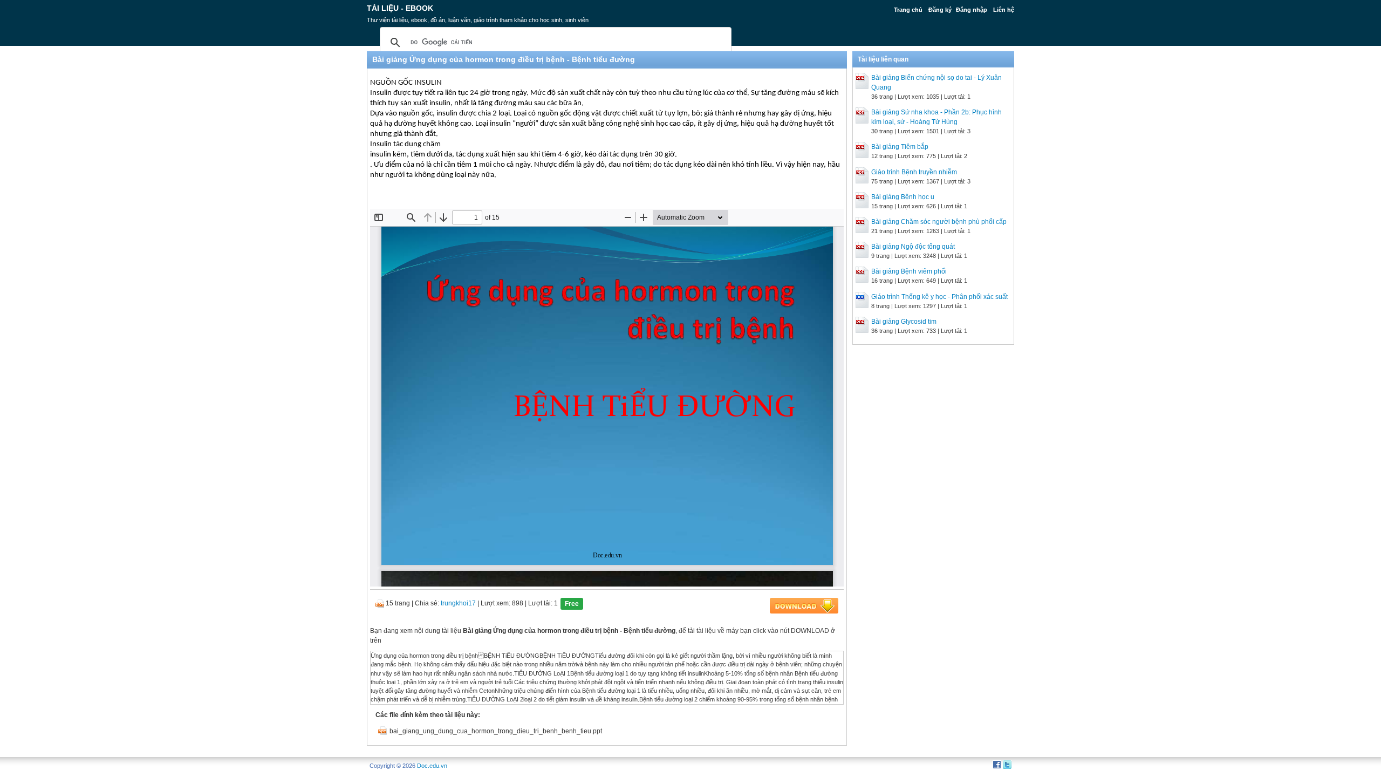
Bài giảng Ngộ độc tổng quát (913, 246)
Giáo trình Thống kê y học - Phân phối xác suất (939, 297)
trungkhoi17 (458, 603)
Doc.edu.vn (432, 765)
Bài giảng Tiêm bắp (899, 147)
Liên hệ (1003, 9)
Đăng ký (940, 9)
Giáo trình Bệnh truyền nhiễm (914, 172)
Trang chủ (908, 9)
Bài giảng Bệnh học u (902, 197)
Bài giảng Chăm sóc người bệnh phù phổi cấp (939, 222)
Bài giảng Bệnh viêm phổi (909, 271)
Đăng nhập (971, 9)
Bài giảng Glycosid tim (903, 321)
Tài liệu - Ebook (400, 8)
